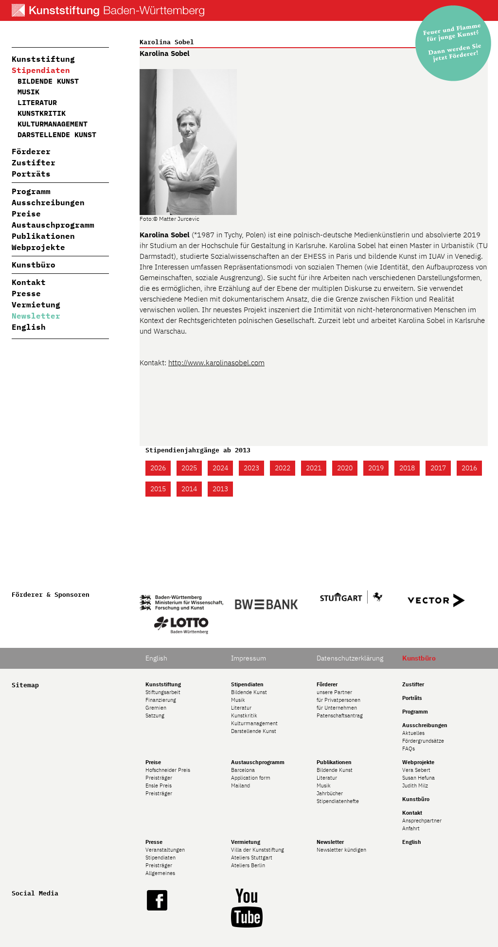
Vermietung (36, 304)
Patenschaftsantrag (340, 715)
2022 (282, 468)
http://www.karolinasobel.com (216, 362)
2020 (345, 468)
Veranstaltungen (165, 849)
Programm (31, 191)
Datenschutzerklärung (350, 658)
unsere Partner (334, 692)
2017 (438, 468)
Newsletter (36, 316)
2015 (158, 488)
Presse (26, 293)
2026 (158, 468)
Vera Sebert (416, 770)
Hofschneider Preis (167, 770)
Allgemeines (160, 873)
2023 (251, 468)
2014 (189, 488)
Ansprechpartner (422, 820)
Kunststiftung (43, 59)
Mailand (240, 785)
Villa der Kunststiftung (257, 849)
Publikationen (43, 236)
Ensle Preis (158, 785)
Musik (28, 91)
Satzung (154, 715)
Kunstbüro (33, 264)
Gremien (155, 707)
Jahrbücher (330, 793)
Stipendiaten (41, 70)
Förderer (31, 151)
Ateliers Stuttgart (251, 857)
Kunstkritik (42, 113)
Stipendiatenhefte (338, 801)
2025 (189, 468)
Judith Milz (415, 785)
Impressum (248, 658)
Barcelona (243, 770)
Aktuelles (413, 733)
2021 (313, 468)
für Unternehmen (337, 707)
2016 (469, 468)
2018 (407, 468)
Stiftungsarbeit (162, 692)
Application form (250, 777)
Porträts (31, 174)
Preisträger (158, 777)
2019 (376, 468)
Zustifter (33, 162)
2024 (220, 468)
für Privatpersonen (338, 700)
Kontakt (29, 282)
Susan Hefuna (418, 777)
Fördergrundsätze (423, 740)
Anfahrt (411, 828)
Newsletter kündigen (341, 849)
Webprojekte (38, 247)
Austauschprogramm (53, 225)
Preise (26, 213)
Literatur (37, 102)
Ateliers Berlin (248, 865)
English (29, 327)
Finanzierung (160, 700)
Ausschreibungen (48, 202)
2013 (220, 488)
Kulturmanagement (53, 123)
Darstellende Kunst (57, 134)
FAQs (408, 748)
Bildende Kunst (48, 81)
